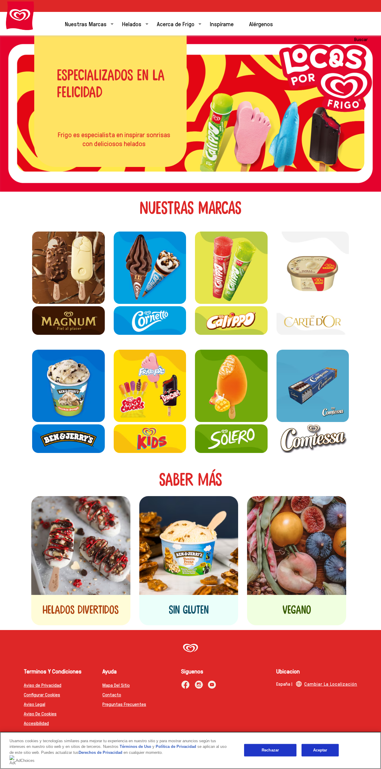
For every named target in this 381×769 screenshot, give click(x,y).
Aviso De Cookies (40, 713)
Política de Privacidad (176, 746)
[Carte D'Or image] (313, 268)
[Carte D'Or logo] (313, 320)
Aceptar (320, 750)
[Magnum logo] (68, 320)
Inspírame (222, 24)
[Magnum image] (68, 268)
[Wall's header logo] (20, 15)
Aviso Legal (34, 704)
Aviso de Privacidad (42, 685)
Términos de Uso (135, 746)
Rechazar (270, 750)
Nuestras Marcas (86, 24)
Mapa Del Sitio (116, 685)
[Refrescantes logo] (231, 268)
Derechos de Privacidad (100, 752)
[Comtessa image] (313, 386)
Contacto (111, 694)
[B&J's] (68, 386)
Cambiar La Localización (330, 684)
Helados (131, 24)
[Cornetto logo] (150, 320)
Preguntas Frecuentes (124, 704)
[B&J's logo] (68, 438)
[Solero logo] (231, 438)
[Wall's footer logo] (190, 649)
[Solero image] (231, 386)
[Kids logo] (150, 438)
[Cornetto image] (150, 268)
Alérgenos (261, 24)
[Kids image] (150, 386)
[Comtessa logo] (313, 438)
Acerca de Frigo (175, 24)
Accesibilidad (36, 723)
